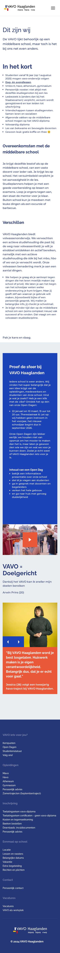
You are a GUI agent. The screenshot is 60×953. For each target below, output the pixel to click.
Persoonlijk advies (12, 789)
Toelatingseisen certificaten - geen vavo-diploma (29, 815)
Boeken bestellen (12, 823)
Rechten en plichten (13, 870)
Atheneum (8, 781)
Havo (5, 777)
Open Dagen (9, 747)
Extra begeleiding (12, 866)
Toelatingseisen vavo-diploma (19, 811)
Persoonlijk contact (13, 888)
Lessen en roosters (13, 853)
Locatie (7, 849)
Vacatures (8, 906)
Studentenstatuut (12, 751)
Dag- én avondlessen (18, 82)
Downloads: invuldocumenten (19, 827)
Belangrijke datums (13, 858)
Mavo (6, 773)
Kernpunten (9, 743)
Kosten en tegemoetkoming (18, 819)
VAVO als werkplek (13, 910)
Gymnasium (9, 785)
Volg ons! (8, 755)
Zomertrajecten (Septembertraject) (22, 793)
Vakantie (7, 862)
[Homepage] (19, 8)
